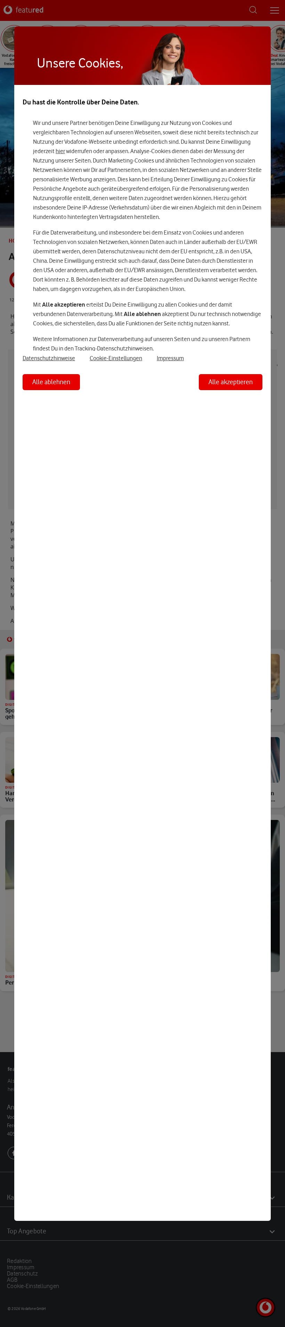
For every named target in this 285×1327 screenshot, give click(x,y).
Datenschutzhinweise (49, 358)
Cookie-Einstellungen (116, 358)
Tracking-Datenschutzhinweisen (114, 348)
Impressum (170, 358)
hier (60, 151)
